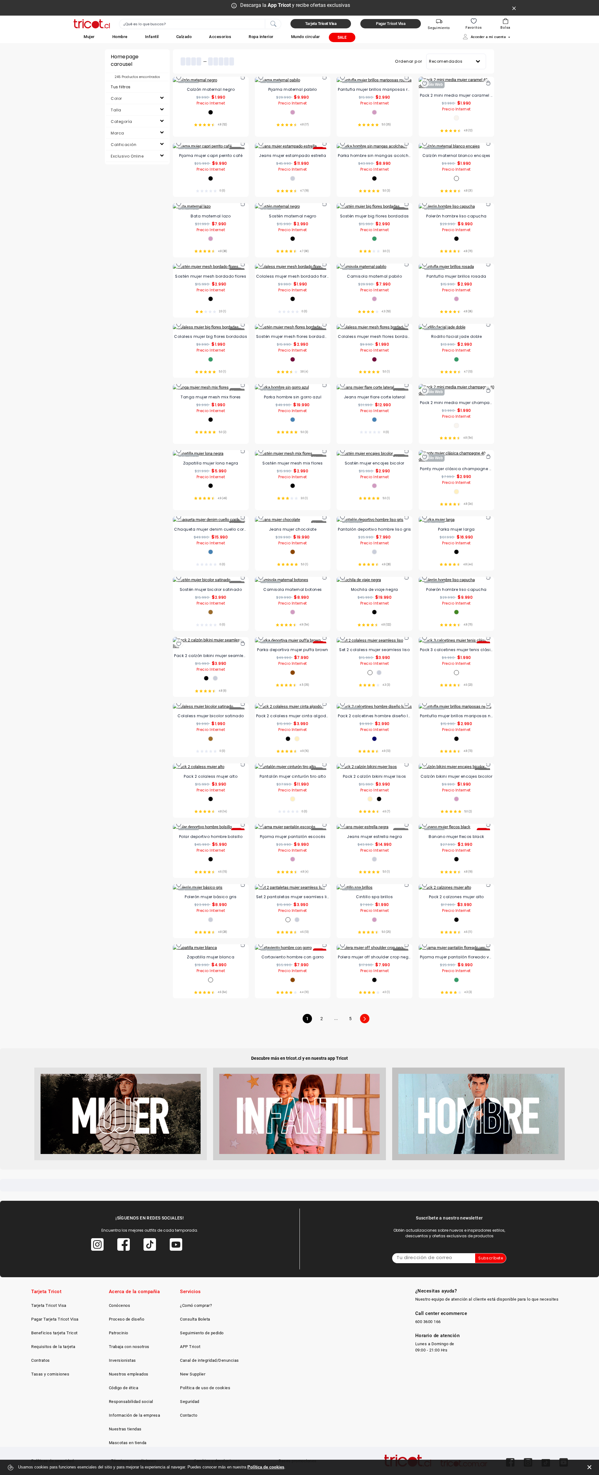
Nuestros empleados (129, 1374)
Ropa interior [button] (261, 36)
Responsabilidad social (131, 1401)
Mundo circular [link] (305, 36)
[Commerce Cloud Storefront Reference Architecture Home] (92, 23)
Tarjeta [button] (321, 23)
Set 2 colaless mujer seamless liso (374, 649)
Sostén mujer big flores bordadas (374, 216)
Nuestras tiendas (125, 1429)
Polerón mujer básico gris (211, 896)
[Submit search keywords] (273, 23)
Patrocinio (118, 1333)
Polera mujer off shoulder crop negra (374, 957)
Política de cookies (265, 1467)
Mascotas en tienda (128, 1442)
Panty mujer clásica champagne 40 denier (456, 468)
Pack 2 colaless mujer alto (210, 776)
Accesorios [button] (220, 36)
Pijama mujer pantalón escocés (293, 836)
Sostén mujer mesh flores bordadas (292, 336)
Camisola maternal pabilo (374, 276)
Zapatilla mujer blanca (210, 957)
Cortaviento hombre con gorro (292, 957)
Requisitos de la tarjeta (53, 1346)
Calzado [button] (184, 36)
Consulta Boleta (195, 1319)
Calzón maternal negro (211, 89)
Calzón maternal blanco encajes (456, 155)
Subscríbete (490, 1258)
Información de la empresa (134, 1415)
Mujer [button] (89, 36)
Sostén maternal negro (292, 216)
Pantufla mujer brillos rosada (456, 276)
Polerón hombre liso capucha (456, 216)
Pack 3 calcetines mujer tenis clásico (456, 649)
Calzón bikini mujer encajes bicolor (457, 776)
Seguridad (189, 1401)
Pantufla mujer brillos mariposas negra (456, 715)
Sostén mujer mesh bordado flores (210, 276)
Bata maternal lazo (211, 216)
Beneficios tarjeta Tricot (54, 1333)
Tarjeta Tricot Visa (48, 1305)
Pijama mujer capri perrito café (211, 155)
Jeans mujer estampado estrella (292, 155)
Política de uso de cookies (205, 1387)
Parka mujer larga (456, 529)
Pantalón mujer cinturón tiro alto (293, 776)
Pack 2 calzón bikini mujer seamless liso (210, 655)
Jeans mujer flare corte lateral (375, 397)
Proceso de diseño (126, 1319)
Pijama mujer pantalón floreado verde (456, 957)
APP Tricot (190, 1346)
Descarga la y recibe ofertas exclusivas (295, 5)
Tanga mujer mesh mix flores (211, 397)
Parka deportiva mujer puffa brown (292, 649)
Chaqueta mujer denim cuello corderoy (210, 529)
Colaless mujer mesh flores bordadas (374, 336)
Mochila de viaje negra (374, 589)
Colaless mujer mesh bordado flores (292, 276)
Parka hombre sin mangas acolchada (374, 155)
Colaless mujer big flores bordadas (210, 336)
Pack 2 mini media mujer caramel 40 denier (456, 95)
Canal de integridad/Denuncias (209, 1360)
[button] (89, 37)
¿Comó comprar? (196, 1305)
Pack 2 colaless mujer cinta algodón (292, 715)
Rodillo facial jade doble (456, 336)
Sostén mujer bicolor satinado (211, 589)
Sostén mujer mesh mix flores (292, 463)
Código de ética (124, 1387)
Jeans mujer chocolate (293, 529)
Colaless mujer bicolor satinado (211, 715)
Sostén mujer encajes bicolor (374, 463)
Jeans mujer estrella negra (374, 836)
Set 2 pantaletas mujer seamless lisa (292, 896)
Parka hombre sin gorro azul (293, 397)
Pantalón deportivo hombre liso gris (374, 529)
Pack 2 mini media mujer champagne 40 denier (456, 402)
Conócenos (119, 1305)
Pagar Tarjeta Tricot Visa (55, 1319)
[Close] (514, 8)
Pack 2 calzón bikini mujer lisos (374, 776)
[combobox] (200, 24)
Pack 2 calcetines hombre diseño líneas (374, 715)
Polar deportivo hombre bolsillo (211, 836)
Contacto (188, 1415)
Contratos (40, 1360)
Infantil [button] (152, 36)
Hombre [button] (120, 36)
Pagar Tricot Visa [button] (391, 23)
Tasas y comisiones (50, 1374)
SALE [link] (342, 37)
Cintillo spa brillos (374, 896)
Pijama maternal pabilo (292, 89)
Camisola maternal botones (292, 589)
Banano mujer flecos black (456, 836)
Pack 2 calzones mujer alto (456, 896)
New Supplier (192, 1374)
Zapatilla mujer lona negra (210, 463)
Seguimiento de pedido (202, 1333)
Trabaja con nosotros (129, 1346)
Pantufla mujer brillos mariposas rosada (374, 89)
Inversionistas (122, 1360)
